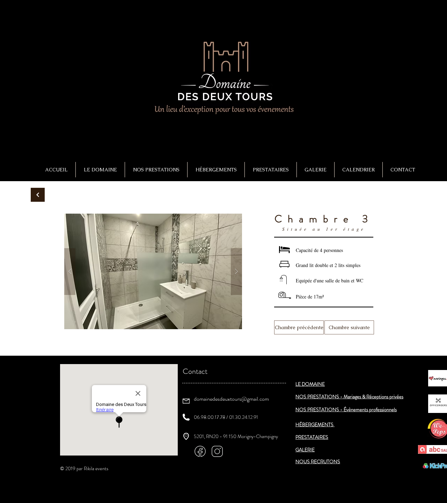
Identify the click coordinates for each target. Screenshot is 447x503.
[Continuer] (38, 195)
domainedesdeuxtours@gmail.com (231, 399)
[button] (156, 169)
